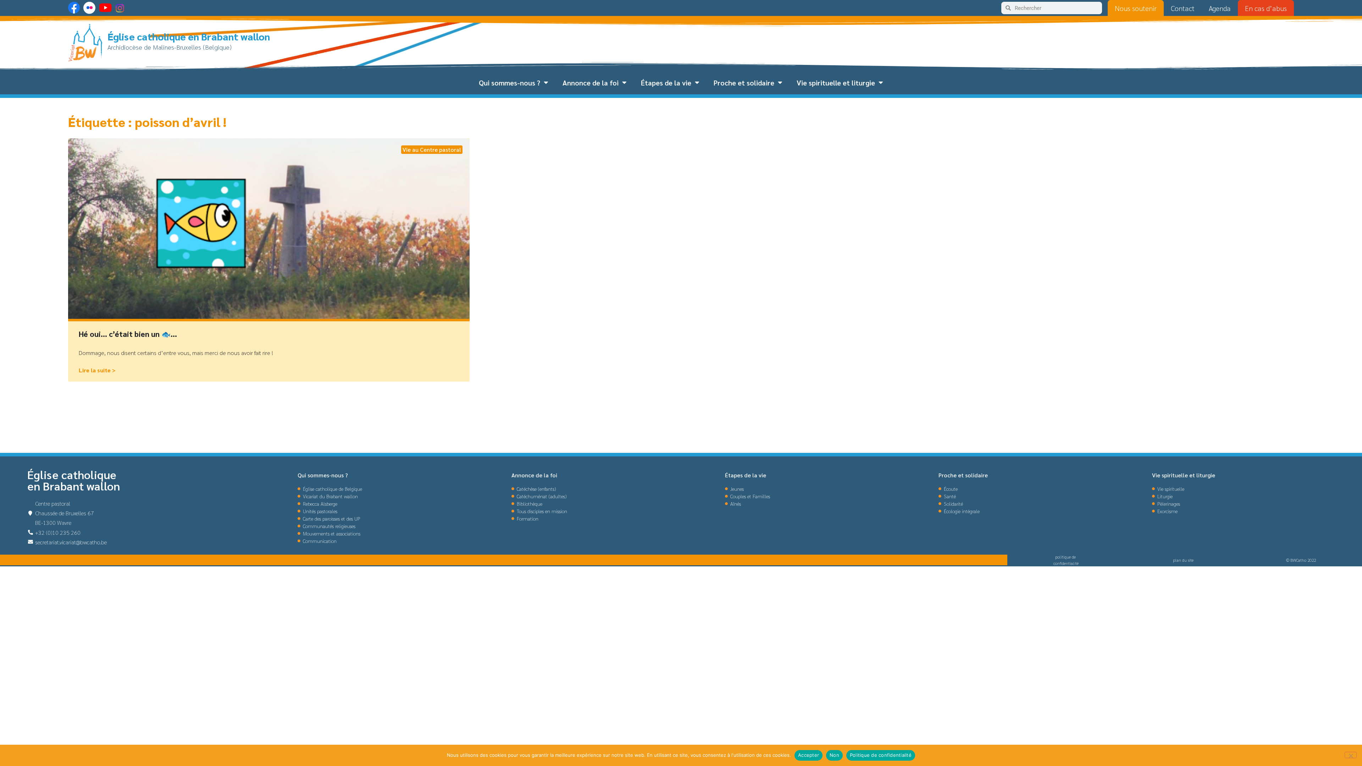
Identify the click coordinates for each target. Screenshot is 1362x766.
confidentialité (1066, 563)
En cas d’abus (1266, 8)
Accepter (808, 755)
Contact (1183, 8)
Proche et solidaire (744, 82)
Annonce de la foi (591, 82)
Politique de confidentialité (881, 755)
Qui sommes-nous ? (509, 82)
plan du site (1183, 560)
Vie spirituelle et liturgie (836, 82)
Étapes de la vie (666, 82)
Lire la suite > (97, 370)
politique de (1066, 557)
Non (834, 755)
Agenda (1220, 8)
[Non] (1351, 755)
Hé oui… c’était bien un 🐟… (128, 334)
